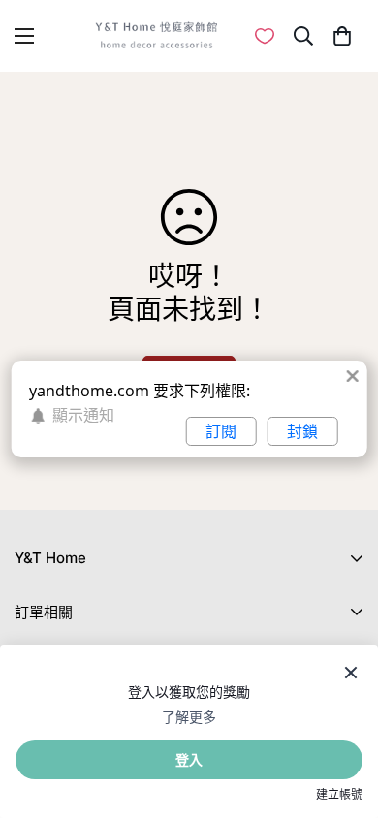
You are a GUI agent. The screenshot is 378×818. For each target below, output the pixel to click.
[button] (341, 35)
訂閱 (220, 431)
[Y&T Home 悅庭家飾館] (156, 36)
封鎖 (302, 431)
